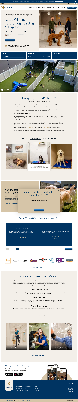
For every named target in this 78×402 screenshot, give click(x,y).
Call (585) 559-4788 (39, 210)
